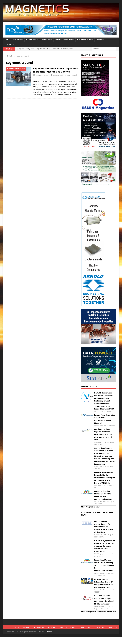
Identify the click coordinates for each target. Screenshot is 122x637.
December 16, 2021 (42, 75)
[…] (73, 95)
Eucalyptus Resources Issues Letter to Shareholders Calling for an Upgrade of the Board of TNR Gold (104, 477)
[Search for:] (104, 49)
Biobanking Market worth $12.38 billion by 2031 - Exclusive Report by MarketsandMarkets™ (104, 565)
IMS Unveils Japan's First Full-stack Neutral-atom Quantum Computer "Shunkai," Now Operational (104, 546)
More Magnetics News (90, 507)
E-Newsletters (32, 40)
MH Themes (48, 632)
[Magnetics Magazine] (61, 21)
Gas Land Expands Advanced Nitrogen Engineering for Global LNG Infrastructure (104, 600)
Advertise (100, 40)
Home (7, 40)
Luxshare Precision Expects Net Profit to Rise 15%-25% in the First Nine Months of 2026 (103, 434)
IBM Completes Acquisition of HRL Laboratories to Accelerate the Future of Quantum (103, 526)
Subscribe (46, 40)
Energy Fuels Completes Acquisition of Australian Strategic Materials (104, 419)
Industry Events (84, 40)
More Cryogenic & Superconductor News (98, 612)
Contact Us (9, 44)
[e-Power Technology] (18, 76)
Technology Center (63, 40)
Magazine (17, 40)
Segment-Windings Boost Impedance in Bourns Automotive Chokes (55, 70)
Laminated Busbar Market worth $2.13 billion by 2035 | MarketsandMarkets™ (103, 495)
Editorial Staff (58, 75)
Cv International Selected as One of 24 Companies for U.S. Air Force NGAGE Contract (103, 583)
